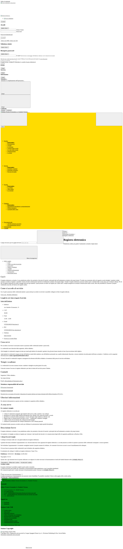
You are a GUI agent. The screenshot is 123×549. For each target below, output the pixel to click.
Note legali (7, 512)
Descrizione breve (12, 273)
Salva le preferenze (13, 477)
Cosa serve (10, 265)
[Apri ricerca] (109, 119)
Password (19, 31)
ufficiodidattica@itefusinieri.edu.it (13, 381)
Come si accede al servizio (14, 264)
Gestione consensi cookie (10, 521)
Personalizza (4, 462)
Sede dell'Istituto (6, 301)
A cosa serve (10, 271)
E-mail (18, 55)
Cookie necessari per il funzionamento (11, 474)
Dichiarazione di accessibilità (11, 516)
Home (65, 231)
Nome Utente (20, 30)
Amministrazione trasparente (11, 522)
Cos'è (8, 262)
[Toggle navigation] (14, 119)
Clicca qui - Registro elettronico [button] (9, 294)
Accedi (3, 21)
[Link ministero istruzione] (8, 3)
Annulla (3, 110)
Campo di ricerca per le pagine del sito (11, 242)
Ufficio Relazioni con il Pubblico (12, 515)
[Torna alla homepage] (61, 112)
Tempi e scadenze (12, 267)
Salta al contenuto (5, 1)
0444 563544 (7, 335)
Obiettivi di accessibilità (10, 518)
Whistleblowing (8, 519)
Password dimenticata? (7, 34)
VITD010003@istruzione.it (11, 324)
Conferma (9, 110)
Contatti (9, 268)
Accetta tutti (26, 462)
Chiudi (2, 68)
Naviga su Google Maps (10, 338)
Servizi (65, 232)
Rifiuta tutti (14, 462)
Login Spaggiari (43, 59)
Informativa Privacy (9, 513)
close (2, 126)
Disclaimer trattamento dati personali (10, 534)
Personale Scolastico (69, 234)
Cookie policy (7, 510)
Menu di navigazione (31, 258)
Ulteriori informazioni (13, 270)
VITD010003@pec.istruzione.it (12, 330)
